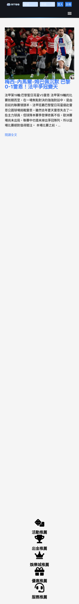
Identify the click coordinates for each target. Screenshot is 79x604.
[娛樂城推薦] (39, 555)
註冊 (68, 4)
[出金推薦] (39, 539)
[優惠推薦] (39, 571)
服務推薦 (39, 597)
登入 (60, 4)
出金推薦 (39, 548)
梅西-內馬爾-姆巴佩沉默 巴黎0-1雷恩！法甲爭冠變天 (37, 84)
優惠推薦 (39, 581)
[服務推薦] (39, 587)
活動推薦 (39, 532)
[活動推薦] (39, 523)
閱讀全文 (11, 135)
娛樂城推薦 (39, 564)
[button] (69, 13)
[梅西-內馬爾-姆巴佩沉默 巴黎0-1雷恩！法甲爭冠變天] (39, 53)
